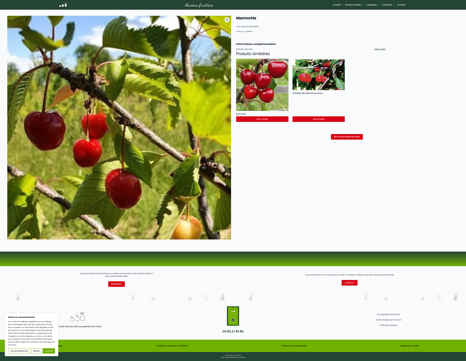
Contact (401, 5)
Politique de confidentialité (293, 345)
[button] (227, 19)
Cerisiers (248, 31)
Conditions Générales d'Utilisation (172, 345)
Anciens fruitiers (199, 5)
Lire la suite (262, 119)
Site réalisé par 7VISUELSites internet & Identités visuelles (233, 356)
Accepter (49, 351)
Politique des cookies (409, 345)
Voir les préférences (19, 351)
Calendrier (387, 5)
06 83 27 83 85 (233, 331)
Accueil (336, 5)
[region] (31, 334)
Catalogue (371, 5)
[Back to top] (461, 352)
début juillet (380, 49)
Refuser (36, 351)
